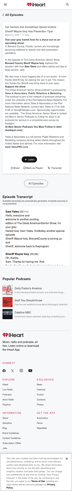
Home (40, 422)
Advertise (7, 422)
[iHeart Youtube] (30, 370)
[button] (29, 159)
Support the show (15, 86)
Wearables (42, 428)
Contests (41, 399)
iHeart (5, 384)
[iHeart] (36, 5)
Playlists (7, 404)
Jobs (5, 448)
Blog (5, 428)
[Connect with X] (12, 370)
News (39, 384)
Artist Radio (8, 399)
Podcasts (7, 394)
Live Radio (8, 389)
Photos (40, 404)
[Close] (66, 458)
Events (40, 394)
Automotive (42, 417)
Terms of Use (38, 481)
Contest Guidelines (12, 438)
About (5, 417)
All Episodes (14, 15)
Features (41, 389)
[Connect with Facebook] (4, 370)
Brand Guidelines (11, 433)
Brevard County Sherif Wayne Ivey (25, 63)
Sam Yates (31, 66)
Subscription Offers (12, 443)
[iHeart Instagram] (21, 370)
